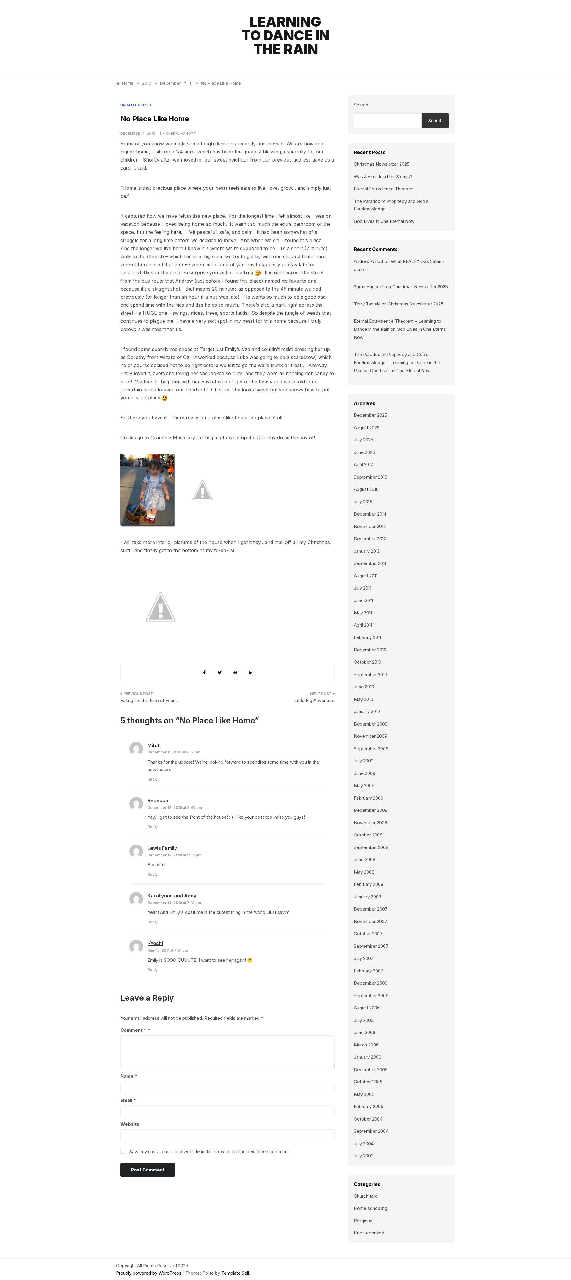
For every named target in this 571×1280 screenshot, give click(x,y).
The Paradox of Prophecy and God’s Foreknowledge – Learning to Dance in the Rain (397, 362)
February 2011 (367, 637)
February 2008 (368, 884)
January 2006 (367, 1057)
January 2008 (367, 897)
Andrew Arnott (368, 261)
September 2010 (370, 674)
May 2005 (364, 1094)
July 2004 (364, 1143)
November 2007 (370, 921)
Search (361, 105)
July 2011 (362, 588)
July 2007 (364, 958)
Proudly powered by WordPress (149, 1273)
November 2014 (370, 526)
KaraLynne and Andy (172, 896)
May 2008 (364, 872)
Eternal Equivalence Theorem (384, 189)
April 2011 (363, 625)
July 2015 (363, 502)
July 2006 (364, 1020)
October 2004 (368, 1119)
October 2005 (368, 1082)
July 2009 (364, 761)
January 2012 (367, 551)
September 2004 (371, 1131)
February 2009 (368, 798)
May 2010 (363, 699)
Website (129, 1124)
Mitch (154, 745)
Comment (133, 1030)
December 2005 (371, 1069)
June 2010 (364, 687)
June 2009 (364, 773)
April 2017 (363, 464)
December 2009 (371, 724)
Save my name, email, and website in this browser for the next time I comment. (209, 1151)
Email (128, 1100)
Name (128, 1076)
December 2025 (370, 415)
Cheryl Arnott (181, 133)
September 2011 (370, 563)
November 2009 (370, 736)
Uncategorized (135, 105)
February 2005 (368, 1106)
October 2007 (368, 933)
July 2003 (364, 1156)
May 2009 (364, 785)
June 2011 (363, 600)
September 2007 (371, 946)
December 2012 (370, 538)
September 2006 (371, 995)
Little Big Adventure (314, 700)
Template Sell (235, 1273)
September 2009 (371, 748)
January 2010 (367, 711)
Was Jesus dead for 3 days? (383, 176)
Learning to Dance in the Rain (285, 35)
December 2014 (370, 514)
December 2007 (371, 909)
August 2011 (365, 576)
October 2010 (367, 662)
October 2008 (368, 835)
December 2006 (371, 983)
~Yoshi (155, 943)
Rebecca (158, 800)
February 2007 (368, 971)
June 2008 (364, 859)
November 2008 (370, 822)
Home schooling (370, 1208)
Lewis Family (162, 848)
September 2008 (371, 847)
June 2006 (364, 1032)
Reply (153, 779)
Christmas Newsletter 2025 (382, 164)
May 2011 (363, 612)
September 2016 (370, 477)
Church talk (365, 1196)
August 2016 (366, 489)
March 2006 (366, 1045)
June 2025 (364, 452)
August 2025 (366, 427)
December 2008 (371, 810)
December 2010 (370, 650)
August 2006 (367, 1007)
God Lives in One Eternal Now (384, 221)
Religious (363, 1220)
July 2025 (363, 440)
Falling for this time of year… (149, 700)
